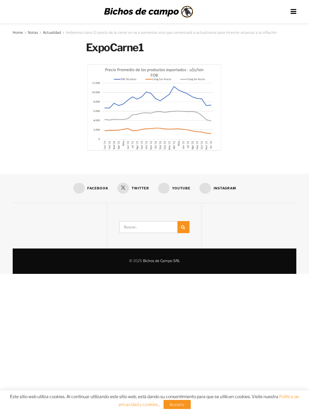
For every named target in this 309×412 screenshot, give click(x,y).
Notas (33, 32)
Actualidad (52, 32)
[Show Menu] (293, 11)
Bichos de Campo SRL (161, 260)
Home (18, 32)
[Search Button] (183, 227)
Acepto (177, 404)
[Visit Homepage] (148, 12)
